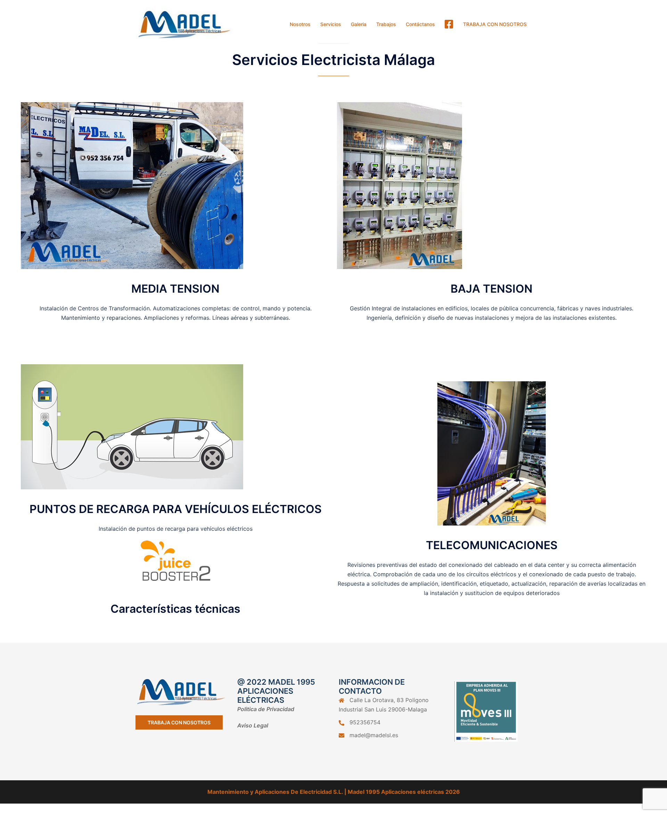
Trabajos (386, 24)
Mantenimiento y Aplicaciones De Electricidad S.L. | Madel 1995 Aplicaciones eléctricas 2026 (333, 791)
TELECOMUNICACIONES (492, 545)
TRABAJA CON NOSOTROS (495, 24)
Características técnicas (175, 609)
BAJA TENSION (492, 288)
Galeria (359, 24)
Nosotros (300, 24)
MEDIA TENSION (175, 288)
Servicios (330, 24)
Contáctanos (420, 24)
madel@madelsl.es (373, 735)
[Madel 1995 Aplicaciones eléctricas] (184, 23)
